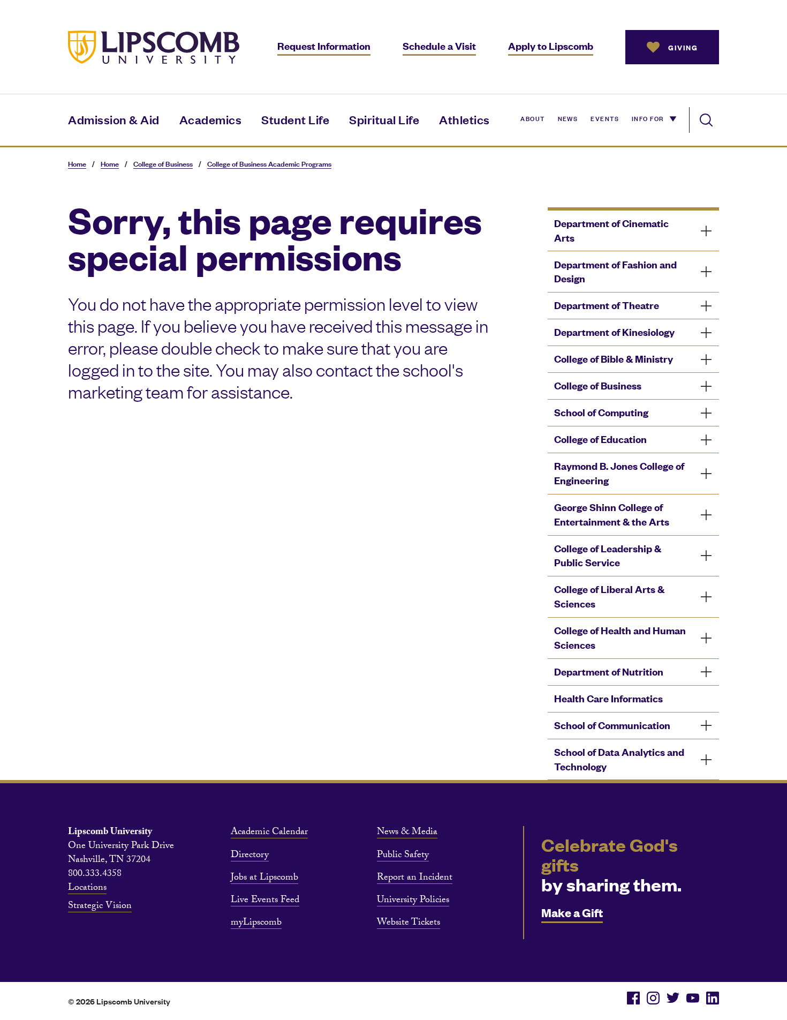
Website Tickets (408, 924)
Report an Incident (414, 879)
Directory (250, 856)
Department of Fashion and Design (615, 272)
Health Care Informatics (608, 698)
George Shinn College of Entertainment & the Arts (611, 514)
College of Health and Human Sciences (620, 637)
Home (77, 164)
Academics (210, 119)
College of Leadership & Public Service (607, 555)
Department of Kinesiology (614, 332)
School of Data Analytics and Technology (619, 759)
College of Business (163, 164)
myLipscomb (256, 924)
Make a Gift (572, 912)
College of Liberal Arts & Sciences (609, 596)
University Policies (413, 901)
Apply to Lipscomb (550, 45)
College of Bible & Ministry (613, 358)
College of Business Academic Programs (269, 164)
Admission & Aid (114, 119)
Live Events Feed (265, 901)
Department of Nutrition (608, 671)
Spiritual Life (384, 119)
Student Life (295, 119)
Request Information (323, 45)
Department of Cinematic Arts (611, 230)
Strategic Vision (100, 907)
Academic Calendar (269, 833)
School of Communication (612, 725)
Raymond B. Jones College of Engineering (619, 473)
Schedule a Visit (439, 45)
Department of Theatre (606, 305)
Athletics (464, 119)
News (568, 118)
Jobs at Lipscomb (264, 879)
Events (605, 118)
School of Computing (601, 412)
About (532, 118)
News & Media (407, 833)
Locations (87, 889)
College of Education (600, 439)
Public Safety (403, 856)
